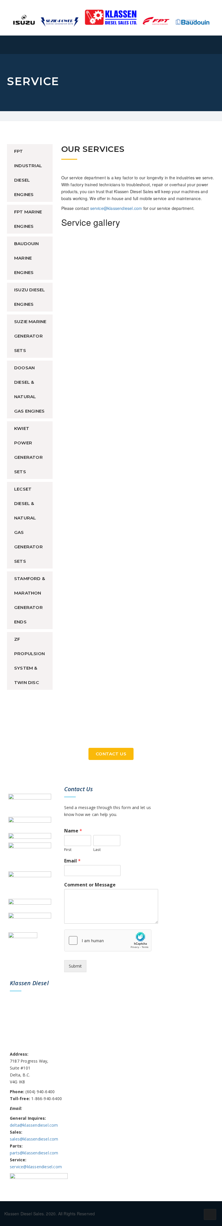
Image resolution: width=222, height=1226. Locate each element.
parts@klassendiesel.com (34, 1153)
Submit (75, 966)
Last (97, 849)
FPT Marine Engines (28, 219)
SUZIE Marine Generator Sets (30, 336)
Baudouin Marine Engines (26, 258)
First (67, 849)
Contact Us (111, 754)
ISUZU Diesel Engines (29, 297)
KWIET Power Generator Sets (28, 450)
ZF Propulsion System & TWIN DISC (29, 660)
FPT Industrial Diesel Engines (28, 172)
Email (72, 861)
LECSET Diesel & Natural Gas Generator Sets (28, 525)
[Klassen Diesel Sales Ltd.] (111, 17)
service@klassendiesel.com (116, 208)
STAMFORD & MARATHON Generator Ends (29, 600)
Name (73, 831)
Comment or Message (90, 885)
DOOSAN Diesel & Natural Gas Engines (29, 389)
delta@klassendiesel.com (34, 1125)
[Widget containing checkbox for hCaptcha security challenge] (107, 940)
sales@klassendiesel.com (34, 1139)
